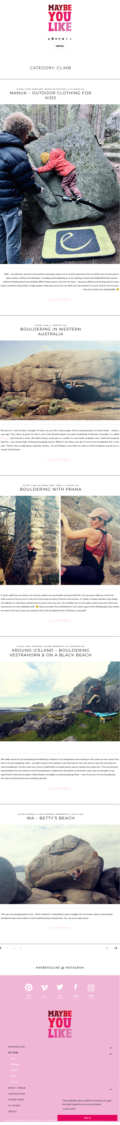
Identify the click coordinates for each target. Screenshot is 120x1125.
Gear (14, 1082)
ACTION (20, 89)
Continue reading (61, 299)
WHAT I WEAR (55, 485)
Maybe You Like (38, 1120)
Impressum (54, 1120)
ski (13, 1058)
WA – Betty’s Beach (51, 818)
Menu (60, 46)
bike (14, 1076)
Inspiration (16, 1094)
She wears (42, 485)
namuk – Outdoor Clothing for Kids (50, 95)
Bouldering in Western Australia (50, 331)
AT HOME (14, 1106)
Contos (5, 438)
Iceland (47, 646)
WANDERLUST (58, 646)
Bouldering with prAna (51, 489)
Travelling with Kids (55, 89)
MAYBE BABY (37, 89)
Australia (31, 814)
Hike (14, 1070)
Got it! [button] (87, 1118)
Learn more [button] (69, 1108)
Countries (37, 646)
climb (28, 89)
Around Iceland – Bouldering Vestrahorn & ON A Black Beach (51, 652)
